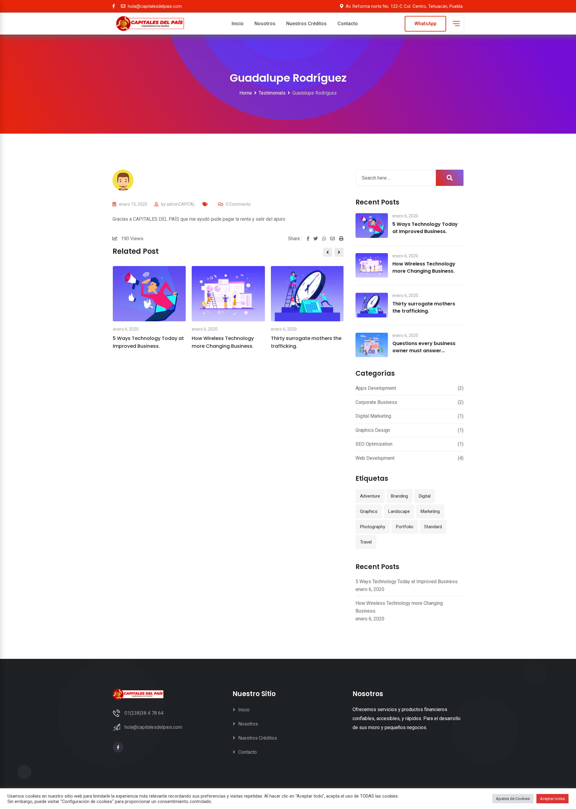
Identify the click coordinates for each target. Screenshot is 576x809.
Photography (372, 526)
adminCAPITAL (180, 204)
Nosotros (264, 23)
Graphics (368, 511)
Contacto (348, 23)
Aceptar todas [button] (552, 798)
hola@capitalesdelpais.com (153, 727)
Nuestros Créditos (306, 23)
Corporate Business (376, 402)
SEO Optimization (374, 444)
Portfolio (404, 526)
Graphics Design (373, 430)
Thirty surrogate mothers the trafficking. (423, 307)
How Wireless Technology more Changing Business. (423, 267)
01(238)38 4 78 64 (144, 713)
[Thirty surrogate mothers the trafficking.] (372, 305)
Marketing (430, 511)
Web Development (375, 458)
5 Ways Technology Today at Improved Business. (425, 228)
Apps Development (376, 388)
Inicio (238, 23)
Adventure (370, 496)
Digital (424, 496)
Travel (366, 542)
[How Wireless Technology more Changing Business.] (372, 265)
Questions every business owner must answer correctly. (423, 350)
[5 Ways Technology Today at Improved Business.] (372, 225)
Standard (433, 526)
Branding (399, 496)
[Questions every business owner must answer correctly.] (372, 345)
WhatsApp (425, 23)
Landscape (399, 511)
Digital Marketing (373, 416)
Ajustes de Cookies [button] (513, 798)
